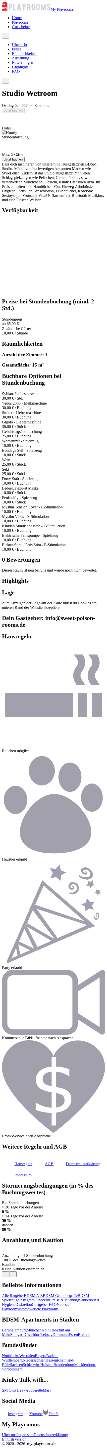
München (34, 1330)
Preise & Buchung (64, 1300)
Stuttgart (16, 1334)
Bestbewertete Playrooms (38, 1309)
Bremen (84, 1334)
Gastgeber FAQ (44, 1304)
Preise (16, 49)
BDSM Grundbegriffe (60, 1295)
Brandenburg (64, 1365)
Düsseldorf (32, 1334)
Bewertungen (22, 62)
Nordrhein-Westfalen (18, 1356)
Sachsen (16, 1365)
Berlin (7, 1330)
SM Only (9, 1390)
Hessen (51, 1360)
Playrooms (20, 22)
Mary (47, 1390)
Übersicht (19, 44)
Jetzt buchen (13, 110)
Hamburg (19, 1330)
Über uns (9, 1435)
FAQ (16, 71)
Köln (46, 1330)
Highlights (20, 67)
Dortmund (61, 1334)
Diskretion (23, 1304)
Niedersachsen (34, 1360)
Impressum (25, 1435)
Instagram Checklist (34, 1300)
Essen (73, 1334)
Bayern (40, 1356)
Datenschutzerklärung (51, 1435)
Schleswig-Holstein (38, 1365)
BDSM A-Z (33, 1295)
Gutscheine (21, 27)
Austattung (20, 58)
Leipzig (47, 1334)
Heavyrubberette (30, 1390)
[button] (17, 1164)
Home (17, 18)
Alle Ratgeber (13, 1295)
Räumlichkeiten (24, 53)
